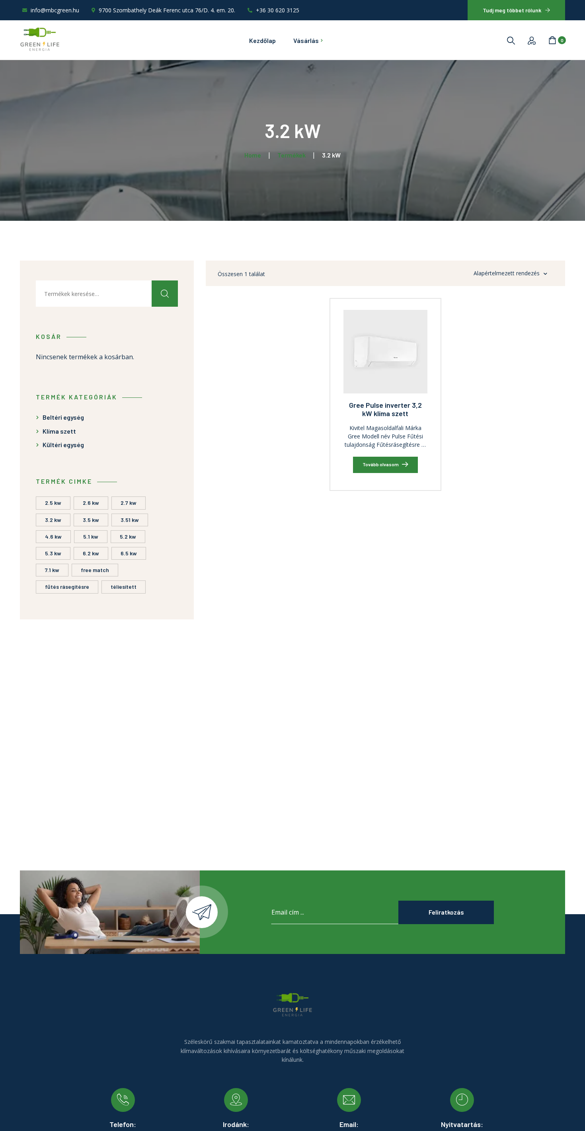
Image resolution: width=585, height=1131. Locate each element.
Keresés (165, 293)
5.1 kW (90, 536)
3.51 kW (130, 519)
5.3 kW (53, 553)
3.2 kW (53, 519)
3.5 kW (91, 519)
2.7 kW (128, 502)
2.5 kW (53, 502)
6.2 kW (91, 553)
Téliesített (123, 586)
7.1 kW (52, 569)
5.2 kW (128, 536)
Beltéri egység (63, 417)
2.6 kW (91, 502)
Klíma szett (59, 431)
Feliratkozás (446, 912)
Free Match (95, 569)
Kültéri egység (63, 444)
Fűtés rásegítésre (67, 586)
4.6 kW (53, 536)
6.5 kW (129, 553)
